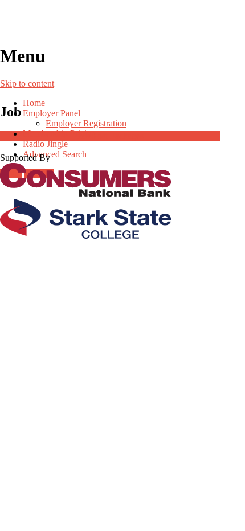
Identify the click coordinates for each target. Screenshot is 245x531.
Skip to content (27, 83)
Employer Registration (86, 123)
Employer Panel (51, 113)
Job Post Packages (110, 136)
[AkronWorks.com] (122, 22)
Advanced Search (55, 154)
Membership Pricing (59, 133)
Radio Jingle (45, 144)
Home (34, 103)
